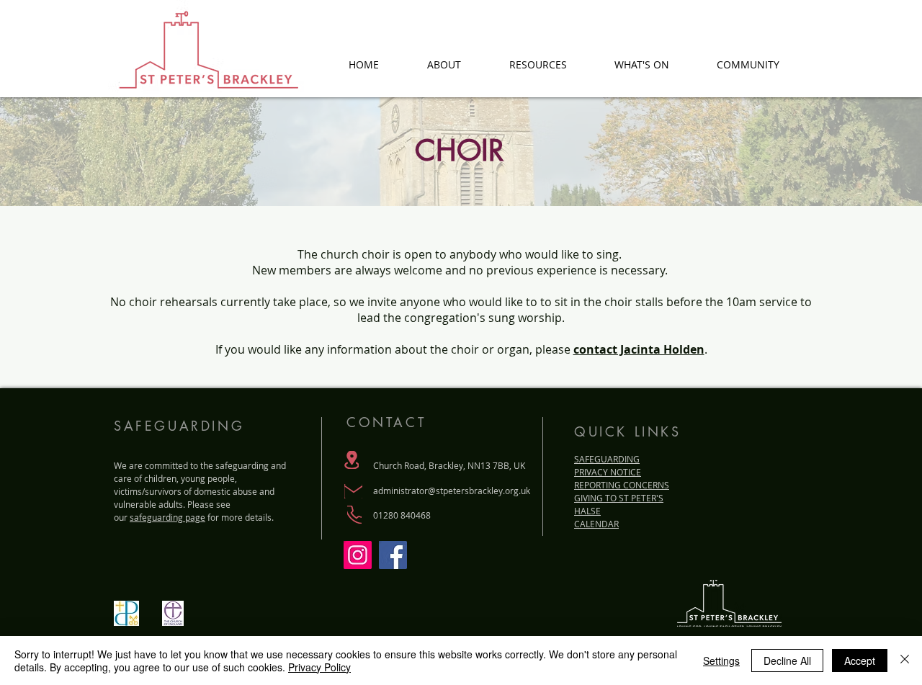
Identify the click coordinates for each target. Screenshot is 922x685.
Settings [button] (721, 660)
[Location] (351, 460)
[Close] (904, 660)
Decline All (787, 660)
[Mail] (353, 491)
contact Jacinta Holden (638, 349)
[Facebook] (393, 555)
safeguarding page (167, 517)
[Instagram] (358, 555)
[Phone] (354, 515)
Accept (859, 660)
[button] (444, 63)
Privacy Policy (319, 667)
